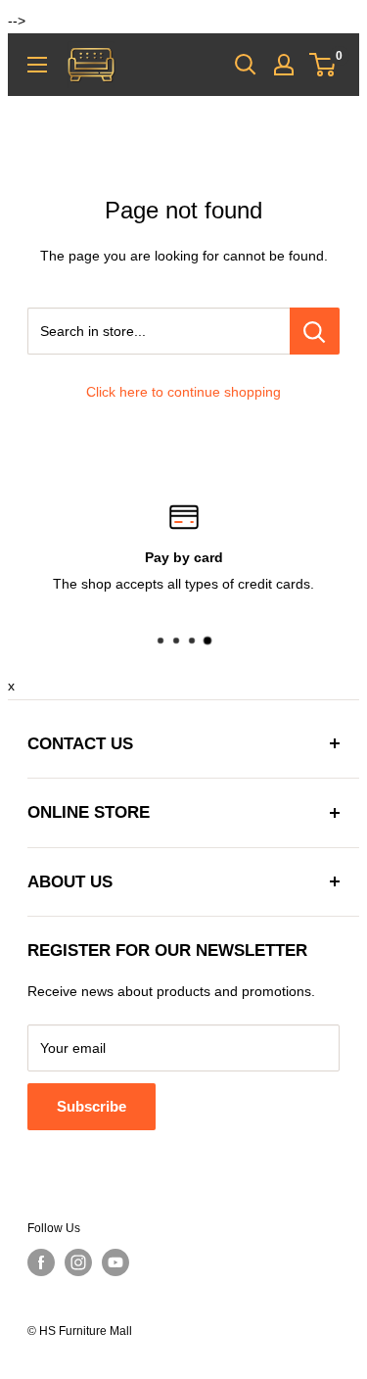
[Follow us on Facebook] (41, 1262)
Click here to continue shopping (183, 392)
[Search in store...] (315, 331)
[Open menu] (37, 64)
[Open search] (245, 64)
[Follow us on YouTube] (115, 1262)
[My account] (284, 64)
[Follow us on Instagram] (78, 1262)
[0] (323, 64)
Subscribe (91, 1106)
